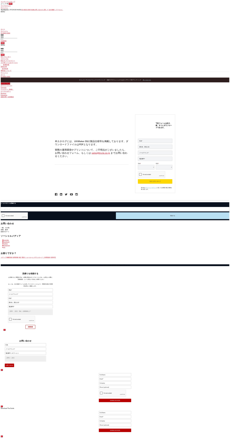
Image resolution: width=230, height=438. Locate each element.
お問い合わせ (9, 365)
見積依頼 (30, 327)
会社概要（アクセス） (56, 10)
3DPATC (53, 257)
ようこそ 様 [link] (6, 4)
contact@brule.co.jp (16, 228)
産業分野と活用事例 (7, 97)
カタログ (71, 134)
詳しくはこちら (147, 80)
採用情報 (15, 257)
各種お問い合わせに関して (40, 10)
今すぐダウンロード (155, 181)
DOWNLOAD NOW (115, 400)
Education (4, 95)
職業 (157, 163)
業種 (139, 163)
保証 (20, 257)
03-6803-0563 (26, 10)
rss (4, 247)
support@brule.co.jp (16, 232)
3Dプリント (60, 134)
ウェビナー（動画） (7, 89)
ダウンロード (38, 257)
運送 (23, 257)
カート (3, 75)
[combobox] (9, 39)
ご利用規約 (46, 257)
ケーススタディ (6, 91)
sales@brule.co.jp (101, 152)
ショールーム (29, 257)
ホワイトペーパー (6, 85)
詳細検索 (3, 41)
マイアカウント (6, 6)
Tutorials (3, 87)
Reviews (3, 93)
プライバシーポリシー (151, 187)
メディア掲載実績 (6, 257)
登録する (172, 215)
